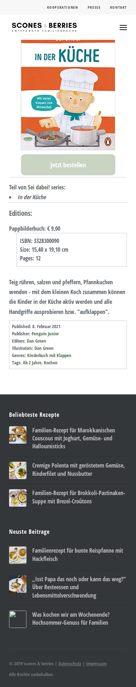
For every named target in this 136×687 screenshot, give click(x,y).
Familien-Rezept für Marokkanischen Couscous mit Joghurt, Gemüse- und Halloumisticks (73, 438)
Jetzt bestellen (68, 164)
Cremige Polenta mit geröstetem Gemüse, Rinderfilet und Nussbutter (78, 469)
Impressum (96, 663)
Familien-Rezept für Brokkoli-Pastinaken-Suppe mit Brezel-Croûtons (78, 497)
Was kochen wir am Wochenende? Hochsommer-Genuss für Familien (71, 619)
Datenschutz (69, 663)
